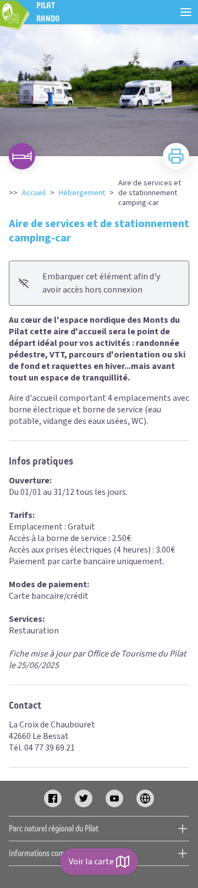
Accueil (34, 192)
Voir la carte (91, 862)
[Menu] (186, 12)
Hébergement (82, 192)
